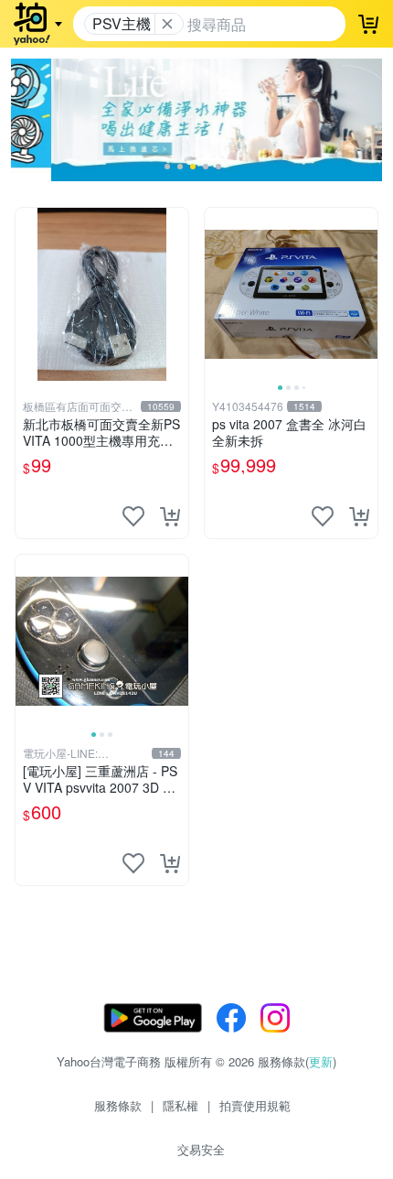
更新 (321, 1061)
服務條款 (118, 1105)
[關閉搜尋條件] (167, 24)
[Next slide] (365, 294)
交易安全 (201, 1149)
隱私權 (180, 1105)
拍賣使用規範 (255, 1105)
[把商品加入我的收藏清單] (133, 516)
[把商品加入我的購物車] (170, 516)
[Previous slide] (216, 294)
